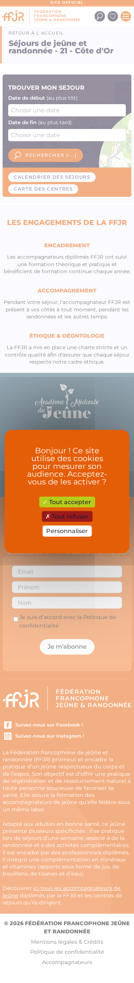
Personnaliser (67, 530)
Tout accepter (69, 502)
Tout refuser (69, 516)
